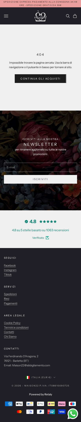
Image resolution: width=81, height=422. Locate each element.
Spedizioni (10, 294)
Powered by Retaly (40, 394)
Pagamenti (10, 303)
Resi (6, 298)
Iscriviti (40, 179)
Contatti (9, 332)
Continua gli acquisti (40, 78)
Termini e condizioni (16, 327)
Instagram (10, 270)
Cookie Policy (12, 323)
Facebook (10, 265)
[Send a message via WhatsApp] (73, 414)
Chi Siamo (10, 336)
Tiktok (8, 274)
